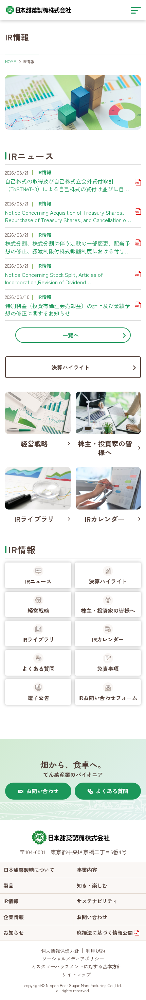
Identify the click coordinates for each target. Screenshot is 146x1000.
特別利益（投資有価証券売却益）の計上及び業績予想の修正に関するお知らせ (67, 309)
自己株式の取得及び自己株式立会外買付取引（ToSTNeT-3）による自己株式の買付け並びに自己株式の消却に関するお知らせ (67, 185)
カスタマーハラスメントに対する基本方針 (76, 966)
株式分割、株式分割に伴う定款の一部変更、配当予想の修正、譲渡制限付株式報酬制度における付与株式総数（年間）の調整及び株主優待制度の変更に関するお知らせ (67, 247)
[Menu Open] (136, 10)
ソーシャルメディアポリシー (73, 958)
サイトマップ (76, 974)
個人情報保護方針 (60, 950)
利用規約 (95, 950)
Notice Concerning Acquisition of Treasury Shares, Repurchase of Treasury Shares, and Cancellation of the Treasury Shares (66, 216)
